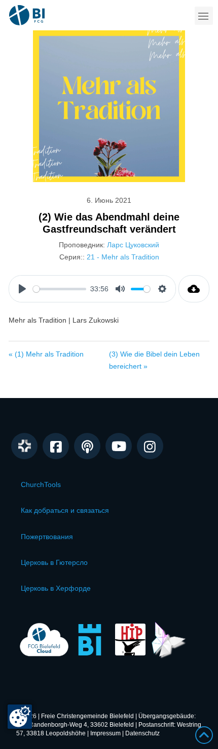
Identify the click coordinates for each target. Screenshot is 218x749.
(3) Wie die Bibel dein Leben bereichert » (154, 360)
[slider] (59, 289)
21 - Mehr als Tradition (123, 257)
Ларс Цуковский (133, 245)
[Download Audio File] (193, 288)
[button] (204, 16)
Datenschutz (142, 733)
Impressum (105, 733)
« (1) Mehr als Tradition (46, 354)
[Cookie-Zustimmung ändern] (20, 716)
